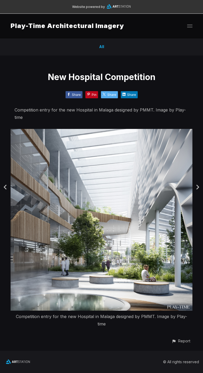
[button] (180, 340)
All (101, 46)
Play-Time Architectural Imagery (67, 26)
